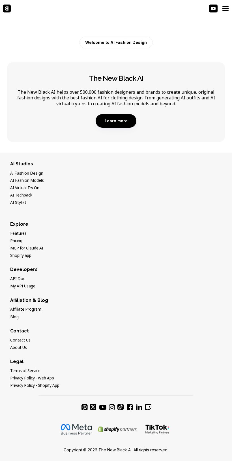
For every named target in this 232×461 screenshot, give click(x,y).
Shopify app (20, 255)
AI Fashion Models (27, 180)
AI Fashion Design (26, 173)
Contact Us (20, 340)
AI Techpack (21, 195)
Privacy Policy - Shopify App (34, 385)
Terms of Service (25, 371)
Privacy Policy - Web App (32, 378)
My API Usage (22, 286)
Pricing (16, 241)
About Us (18, 347)
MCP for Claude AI (26, 248)
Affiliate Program (25, 309)
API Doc (17, 278)
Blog (14, 317)
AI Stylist (18, 202)
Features (18, 233)
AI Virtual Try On (24, 188)
